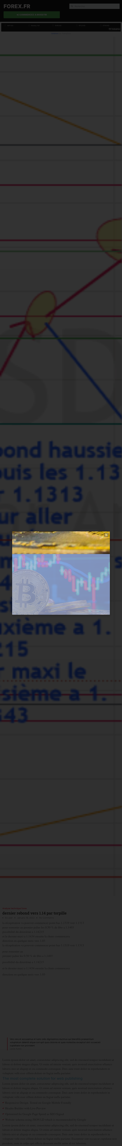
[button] (106, 535)
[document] (61, 573)
